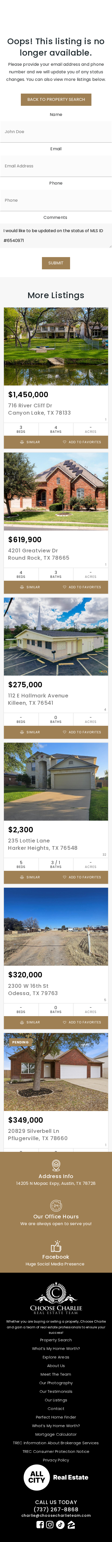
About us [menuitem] (56, 1365)
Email (55, 149)
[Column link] (56, 1172)
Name (56, 114)
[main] (56, 612)
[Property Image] (56, 346)
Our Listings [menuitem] (56, 1400)
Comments (55, 217)
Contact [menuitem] (56, 1408)
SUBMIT (56, 263)
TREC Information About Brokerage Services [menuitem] (56, 1443)
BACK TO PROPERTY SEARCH (56, 99)
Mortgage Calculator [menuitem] (56, 1434)
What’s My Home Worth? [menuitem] (56, 1348)
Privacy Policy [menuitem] (56, 1460)
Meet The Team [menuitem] (56, 1374)
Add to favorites (84, 442)
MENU (95, 12)
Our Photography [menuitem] (56, 1383)
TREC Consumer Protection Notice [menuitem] (56, 1451)
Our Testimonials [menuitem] (56, 1391)
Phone (56, 183)
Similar (33, 442)
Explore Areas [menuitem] (56, 1357)
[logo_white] (23, 12)
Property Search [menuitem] (56, 1340)
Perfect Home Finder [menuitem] (56, 1417)
